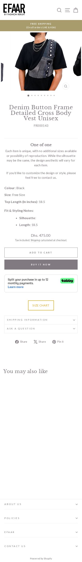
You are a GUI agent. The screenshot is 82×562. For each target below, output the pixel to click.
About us (12, 504)
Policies (12, 518)
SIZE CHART (41, 305)
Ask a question (21, 328)
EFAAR (9, 532)
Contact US (15, 546)
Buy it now (41, 264)
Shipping (35, 240)
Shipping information (27, 319)
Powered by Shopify (41, 558)
